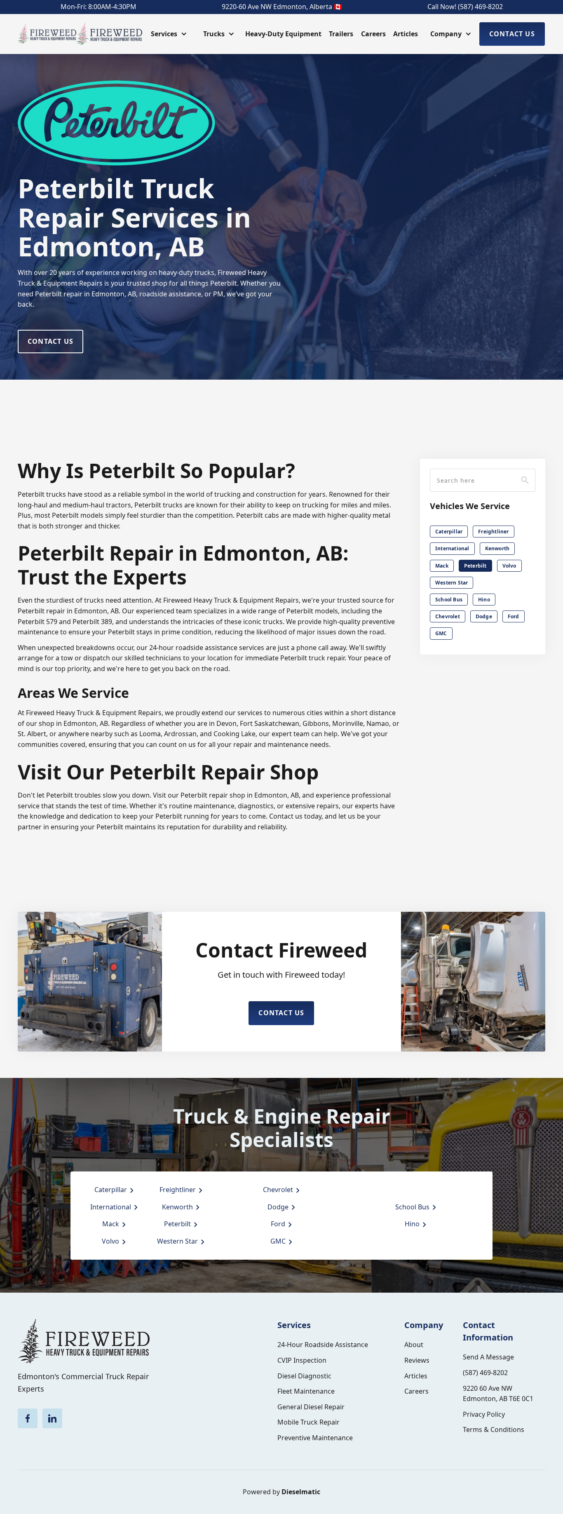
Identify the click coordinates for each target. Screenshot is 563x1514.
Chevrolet (447, 616)
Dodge (484, 616)
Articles (405, 33)
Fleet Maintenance (306, 1391)
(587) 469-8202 (485, 1372)
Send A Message (488, 1356)
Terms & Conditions (493, 1429)
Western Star (451, 582)
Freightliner (493, 531)
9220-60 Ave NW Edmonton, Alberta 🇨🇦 (282, 6)
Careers (373, 33)
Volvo (509, 565)
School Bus (448, 599)
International (452, 548)
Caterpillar (448, 531)
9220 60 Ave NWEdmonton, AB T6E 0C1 (498, 1394)
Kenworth (497, 548)
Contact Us (512, 33)
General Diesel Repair (311, 1406)
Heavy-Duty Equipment (283, 33)
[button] (168, 34)
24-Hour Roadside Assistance (322, 1344)
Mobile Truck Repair (308, 1422)
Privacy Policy (484, 1414)
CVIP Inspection (301, 1360)
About (413, 1344)
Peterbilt (475, 565)
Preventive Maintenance (315, 1437)
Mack (441, 565)
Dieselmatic (301, 1491)
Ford (513, 616)
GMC (441, 633)
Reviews (416, 1360)
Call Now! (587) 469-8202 (465, 6)
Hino (484, 599)
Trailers (341, 33)
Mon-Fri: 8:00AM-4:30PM (98, 6)
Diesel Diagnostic (304, 1375)
